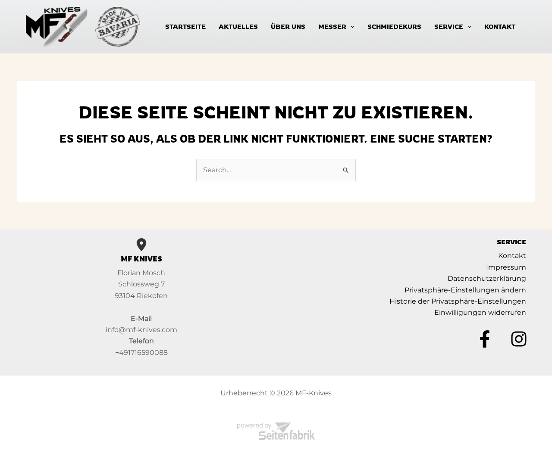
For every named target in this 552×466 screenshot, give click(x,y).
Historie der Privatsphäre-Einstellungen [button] (457, 301)
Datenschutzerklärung (487, 278)
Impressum (506, 267)
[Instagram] (519, 339)
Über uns (288, 26)
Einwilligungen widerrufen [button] (480, 312)
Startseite (185, 26)
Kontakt (499, 26)
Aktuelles (238, 26)
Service (448, 26)
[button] (350, 26)
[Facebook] (485, 339)
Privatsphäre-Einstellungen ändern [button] (465, 290)
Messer (332, 26)
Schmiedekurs (394, 26)
